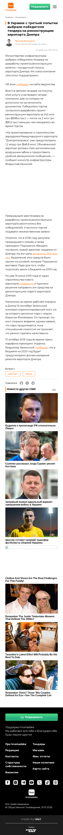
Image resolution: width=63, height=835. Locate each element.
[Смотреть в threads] (55, 782)
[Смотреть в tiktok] (47, 782)
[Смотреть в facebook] (7, 782)
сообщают (22, 84)
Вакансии (11, 772)
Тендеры (39, 744)
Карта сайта (41, 768)
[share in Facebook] (21, 383)
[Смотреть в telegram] (23, 782)
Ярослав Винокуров (25, 41)
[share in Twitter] (27, 383)
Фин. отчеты (41, 756)
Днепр (29, 374)
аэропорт (12, 374)
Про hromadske (15, 744)
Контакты (12, 756)
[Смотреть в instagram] (15, 782)
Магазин (38, 750)
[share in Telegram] (33, 383)
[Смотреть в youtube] (31, 782)
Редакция (12, 750)
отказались (26, 283)
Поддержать (40, 6)
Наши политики (43, 762)
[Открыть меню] (55, 7)
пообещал (41, 347)
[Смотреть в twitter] (39, 782)
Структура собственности (15, 764)
